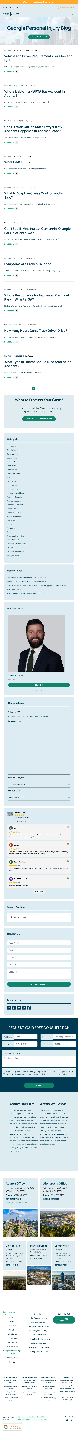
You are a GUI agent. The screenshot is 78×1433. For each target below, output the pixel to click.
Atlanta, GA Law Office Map (16, 1203)
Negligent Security (14, 501)
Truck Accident (31, 156)
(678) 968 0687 (38, 1255)
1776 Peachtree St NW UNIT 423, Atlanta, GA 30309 (28, 716)
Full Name (8, 1037)
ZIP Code (46, 1044)
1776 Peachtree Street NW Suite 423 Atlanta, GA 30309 (20, 1189)
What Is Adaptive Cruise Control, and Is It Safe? (25, 593)
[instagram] (7, 7)
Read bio (39, 685)
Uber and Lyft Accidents (34, 50)
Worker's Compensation (16, 551)
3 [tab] (42, 691)
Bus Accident (30, 85)
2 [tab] (39, 691)
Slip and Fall (11, 528)
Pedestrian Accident (15, 505)
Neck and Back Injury (15, 497)
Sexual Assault (13, 520)
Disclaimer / (32, 1417)
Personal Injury (31, 121)
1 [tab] (36, 691)
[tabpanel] (39, 651)
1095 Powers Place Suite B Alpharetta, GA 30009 (55, 1189)
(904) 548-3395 (63, 1262)
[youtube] (14, 7)
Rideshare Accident (14, 516)
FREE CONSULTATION (39, 37)
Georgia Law (12, 481)
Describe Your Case (12, 1053)
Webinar (10, 547)
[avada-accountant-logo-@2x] (10, 1312)
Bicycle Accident (13, 450)
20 (43, 388)
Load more (39, 891)
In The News (12, 485)
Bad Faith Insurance (14, 446)
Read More (9, 71)
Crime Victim (12, 469)
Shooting (10, 524)
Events (9, 477)
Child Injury (11, 466)
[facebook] (4, 7)
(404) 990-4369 (14, 1262)
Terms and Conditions (24, 1419)
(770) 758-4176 (53, 1195)
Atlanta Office (15, 1183)
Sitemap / (41, 1417)
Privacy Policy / (22, 1417)
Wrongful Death (13, 555)
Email (44, 1037)
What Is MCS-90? (14, 589)
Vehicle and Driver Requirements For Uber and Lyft (26, 577)
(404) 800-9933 (14, 721)
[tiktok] (11, 7)
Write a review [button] (22, 821)
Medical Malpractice (15, 489)
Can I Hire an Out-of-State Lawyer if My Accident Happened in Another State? (37, 585)
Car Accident (30, 187)
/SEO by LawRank (40, 1419)
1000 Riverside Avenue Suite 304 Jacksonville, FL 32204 (63, 1255)
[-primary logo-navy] (11, 13)
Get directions (13, 1199)
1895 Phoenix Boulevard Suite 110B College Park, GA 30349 (14, 1255)
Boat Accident (12, 454)
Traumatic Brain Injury (15, 536)
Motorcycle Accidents (15, 493)
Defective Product (14, 473)
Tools (9, 532)
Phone (6, 1044)
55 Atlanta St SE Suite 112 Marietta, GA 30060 (38, 1250)
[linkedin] (18, 7)
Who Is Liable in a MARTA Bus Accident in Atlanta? (26, 581)
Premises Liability (31, 289)
